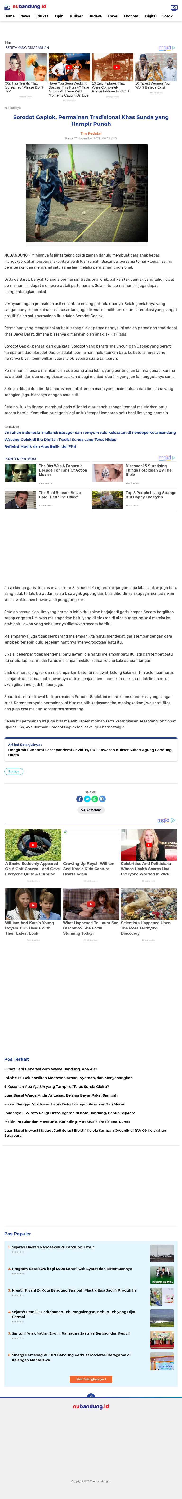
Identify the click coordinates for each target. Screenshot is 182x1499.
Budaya (95, 16)
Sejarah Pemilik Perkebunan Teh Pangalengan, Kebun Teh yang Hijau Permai (74, 1314)
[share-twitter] (87, 799)
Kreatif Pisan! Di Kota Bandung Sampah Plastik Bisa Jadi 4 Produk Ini (74, 1290)
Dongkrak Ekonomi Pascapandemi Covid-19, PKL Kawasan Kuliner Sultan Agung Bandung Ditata (90, 752)
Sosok (167, 16)
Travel (113, 16)
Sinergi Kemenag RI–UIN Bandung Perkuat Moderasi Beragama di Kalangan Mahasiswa (71, 1357)
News (25, 16)
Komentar (93, 810)
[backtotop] (91, 1397)
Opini (59, 16)
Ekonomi (131, 16)
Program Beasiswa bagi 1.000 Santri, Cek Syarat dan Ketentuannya (72, 1268)
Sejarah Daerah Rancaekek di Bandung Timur (53, 1247)
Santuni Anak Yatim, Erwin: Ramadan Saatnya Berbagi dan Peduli (71, 1333)
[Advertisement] (91, 28)
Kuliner (76, 16)
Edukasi (42, 16)
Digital (151, 16)
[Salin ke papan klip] (102, 799)
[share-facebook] (79, 799)
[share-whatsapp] (94, 799)
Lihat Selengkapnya (90, 1379)
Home (9, 16)
